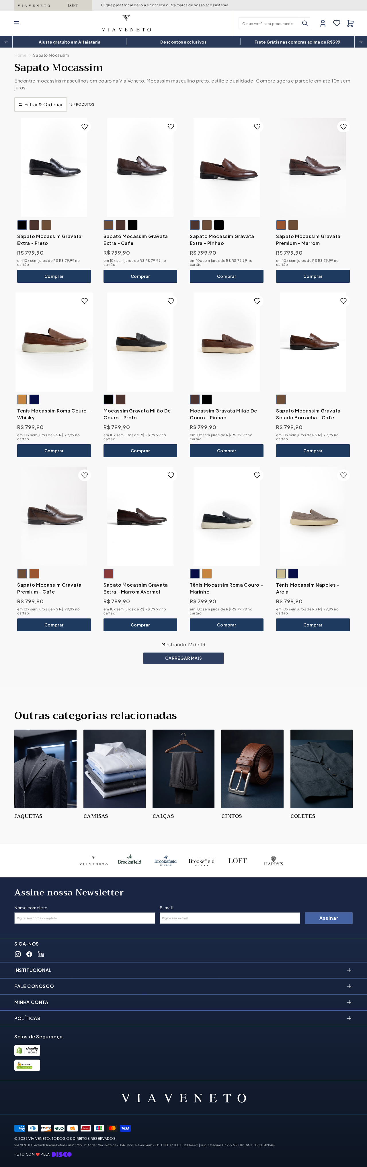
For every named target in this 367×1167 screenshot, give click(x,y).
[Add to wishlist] (84, 126)
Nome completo (31, 907)
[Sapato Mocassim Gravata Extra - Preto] (54, 167)
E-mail (166, 907)
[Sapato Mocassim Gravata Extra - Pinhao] (34, 225)
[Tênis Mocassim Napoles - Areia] (313, 516)
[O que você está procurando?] (305, 23)
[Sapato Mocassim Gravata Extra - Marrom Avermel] (140, 516)
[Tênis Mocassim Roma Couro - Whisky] (54, 342)
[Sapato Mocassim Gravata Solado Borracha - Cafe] (313, 342)
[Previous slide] (6, 42)
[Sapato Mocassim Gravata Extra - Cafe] (46, 225)
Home (20, 55)
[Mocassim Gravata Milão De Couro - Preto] (140, 342)
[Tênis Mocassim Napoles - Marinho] (293, 574)
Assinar (328, 918)
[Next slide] (360, 42)
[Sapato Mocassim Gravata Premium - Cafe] (293, 225)
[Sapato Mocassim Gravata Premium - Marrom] (313, 167)
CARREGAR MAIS (183, 658)
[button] (16, 23)
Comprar (54, 276)
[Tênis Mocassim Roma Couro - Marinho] (34, 399)
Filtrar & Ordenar (43, 104)
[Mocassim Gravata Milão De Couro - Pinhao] (121, 399)
